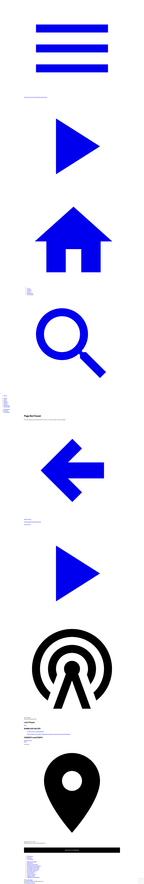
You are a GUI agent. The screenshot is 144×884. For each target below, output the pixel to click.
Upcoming (26, 740)
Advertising (30, 293)
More (25, 725)
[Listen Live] (72, 572)
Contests (29, 290)
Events (29, 291)
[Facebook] (7, 409)
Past (30, 740)
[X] (6, 410)
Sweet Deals (30, 294)
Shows (28, 288)
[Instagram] (7, 412)
